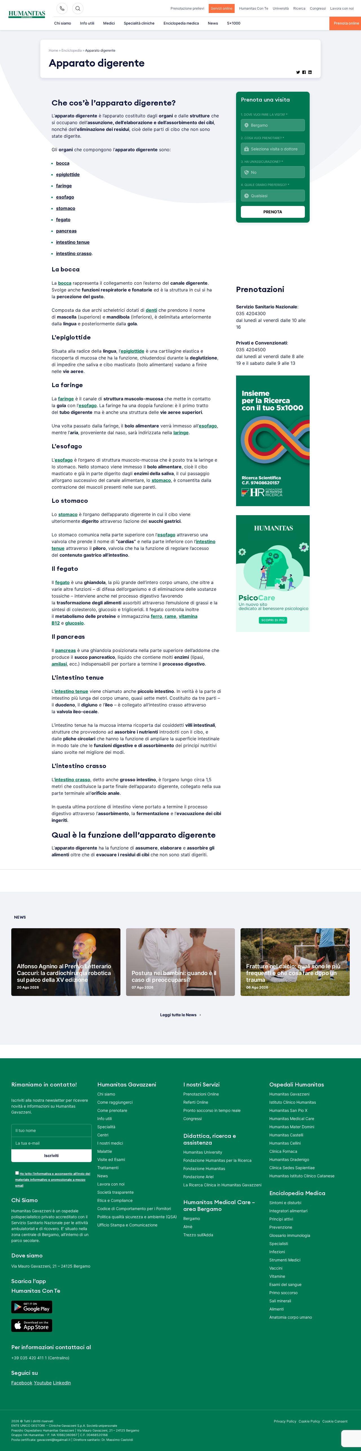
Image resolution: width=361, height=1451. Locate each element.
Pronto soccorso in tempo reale (212, 1110)
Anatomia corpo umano (290, 1317)
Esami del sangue (285, 1284)
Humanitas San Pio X (288, 1110)
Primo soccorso (283, 1292)
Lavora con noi (342, 8)
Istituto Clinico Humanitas (292, 1102)
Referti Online (195, 1102)
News (213, 23)
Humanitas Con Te (253, 8)
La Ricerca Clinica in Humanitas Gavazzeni (222, 1184)
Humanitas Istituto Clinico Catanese (301, 1175)
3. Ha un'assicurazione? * (262, 162)
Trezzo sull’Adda (198, 1234)
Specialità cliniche (139, 23)
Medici (109, 23)
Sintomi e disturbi (285, 1202)
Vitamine (277, 1276)
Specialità (106, 1126)
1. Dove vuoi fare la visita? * (264, 115)
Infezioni (277, 1251)
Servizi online (221, 8)
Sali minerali (280, 1300)
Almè (187, 1226)
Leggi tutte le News (178, 1014)
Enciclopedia (71, 50)
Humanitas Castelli (286, 1134)
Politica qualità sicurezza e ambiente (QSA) (137, 1216)
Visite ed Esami (111, 1159)
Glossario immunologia (289, 1235)
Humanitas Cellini (285, 1143)
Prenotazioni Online (201, 1094)
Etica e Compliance (115, 1200)
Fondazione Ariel (198, 1176)
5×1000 (233, 23)
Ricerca (299, 8)
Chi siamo (62, 23)
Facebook (21, 1383)
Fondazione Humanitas (204, 1168)
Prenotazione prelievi (187, 8)
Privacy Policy (285, 1421)
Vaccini (275, 1268)
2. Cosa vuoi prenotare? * (262, 138)
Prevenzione (280, 1227)
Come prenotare (112, 1110)
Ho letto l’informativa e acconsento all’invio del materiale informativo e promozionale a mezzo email (52, 1179)
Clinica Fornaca (283, 1151)
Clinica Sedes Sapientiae (292, 1167)
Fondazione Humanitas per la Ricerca (217, 1160)
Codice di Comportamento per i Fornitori (134, 1208)
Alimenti (276, 1309)
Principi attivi (281, 1219)
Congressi (318, 8)
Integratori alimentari (288, 1210)
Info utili (87, 23)
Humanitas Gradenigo (289, 1159)
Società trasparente (115, 1192)
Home (53, 50)
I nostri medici (110, 1143)
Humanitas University (202, 1152)
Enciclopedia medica (181, 23)
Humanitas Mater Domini (291, 1126)
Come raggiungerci (115, 1102)
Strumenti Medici (284, 1259)
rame (170, 616)
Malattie (104, 1151)
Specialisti (278, 1243)
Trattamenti (107, 1167)
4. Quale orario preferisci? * (265, 185)
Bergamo (191, 1218)
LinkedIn (62, 1383)
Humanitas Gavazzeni (289, 1094)
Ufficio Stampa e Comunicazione (127, 1224)
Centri (102, 1134)
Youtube (43, 1383)
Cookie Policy (309, 1421)
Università (281, 8)
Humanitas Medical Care (291, 1118)
